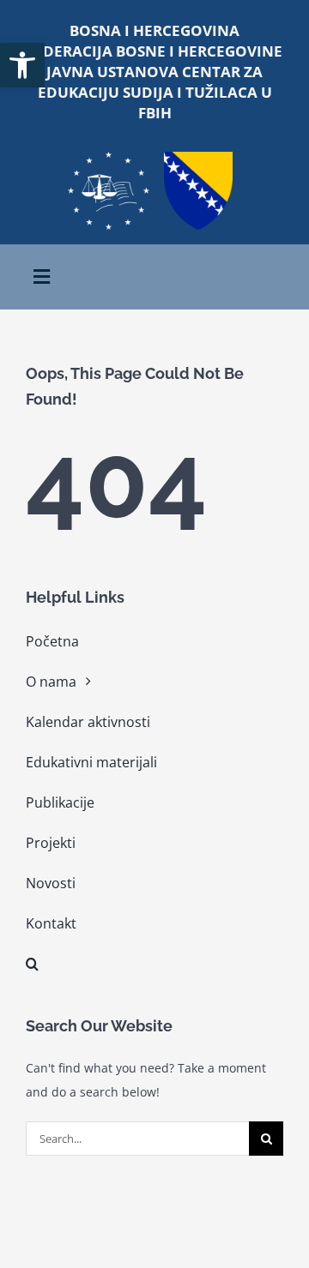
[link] (22, 65)
